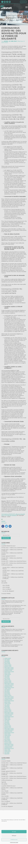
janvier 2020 (7, 743)
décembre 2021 (8, 712)
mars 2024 (7, 694)
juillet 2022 (7, 703)
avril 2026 (7, 662)
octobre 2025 (8, 670)
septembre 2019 (9, 748)
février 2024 (7, 695)
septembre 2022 (9, 700)
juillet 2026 (7, 658)
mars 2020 (7, 740)
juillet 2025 (7, 674)
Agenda (3, 581)
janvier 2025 (7, 682)
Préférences (14, 839)
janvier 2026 (7, 666)
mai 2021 (6, 722)
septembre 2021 (9, 716)
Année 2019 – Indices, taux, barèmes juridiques (13, 577)
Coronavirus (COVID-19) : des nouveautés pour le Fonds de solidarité (13, 514)
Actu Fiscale (6, 585)
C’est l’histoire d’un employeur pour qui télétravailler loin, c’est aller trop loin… (12, 609)
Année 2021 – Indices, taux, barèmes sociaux (14, 563)
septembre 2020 (9, 732)
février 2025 (7, 681)
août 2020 (7, 733)
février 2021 (7, 726)
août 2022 (7, 702)
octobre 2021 (8, 715)
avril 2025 (7, 678)
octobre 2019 (8, 747)
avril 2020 (7, 739)
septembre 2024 (9, 687)
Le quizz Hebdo (5, 593)
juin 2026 (7, 659)
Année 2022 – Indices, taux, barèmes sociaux (11, 553)
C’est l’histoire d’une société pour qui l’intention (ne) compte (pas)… (11, 645)
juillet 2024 (7, 688)
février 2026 (7, 665)
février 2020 (7, 741)
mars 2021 (7, 724)
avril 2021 (7, 723)
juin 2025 (7, 675)
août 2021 (7, 718)
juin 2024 (7, 690)
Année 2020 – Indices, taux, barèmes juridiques (13, 574)
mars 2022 (7, 708)
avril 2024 (7, 692)
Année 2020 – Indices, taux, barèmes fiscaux (13, 568)
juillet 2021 (7, 719)
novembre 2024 (9, 684)
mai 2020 (7, 737)
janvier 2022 (7, 711)
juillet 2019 (7, 751)
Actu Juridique (7, 589)
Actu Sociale (6, 587)
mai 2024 (7, 691)
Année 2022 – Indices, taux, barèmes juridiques (11, 550)
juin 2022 (7, 704)
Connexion (23, 1)
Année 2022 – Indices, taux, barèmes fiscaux (14, 547)
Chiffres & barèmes (6, 565)
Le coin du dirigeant (8, 591)
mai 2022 (7, 706)
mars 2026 (7, 663)
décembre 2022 (9, 696)
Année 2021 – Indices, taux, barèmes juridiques (11, 558)
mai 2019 (6, 753)
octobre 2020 (8, 731)
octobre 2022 (8, 699)
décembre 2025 (8, 667)
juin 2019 (6, 752)
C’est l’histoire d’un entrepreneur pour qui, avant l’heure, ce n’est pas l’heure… (13, 606)
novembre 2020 (9, 730)
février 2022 (7, 710)
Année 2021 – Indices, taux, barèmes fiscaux (13, 561)
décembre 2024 (9, 683)
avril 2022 (7, 707)
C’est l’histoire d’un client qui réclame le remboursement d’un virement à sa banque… (12, 602)
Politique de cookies (14, 842)
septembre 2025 (9, 671)
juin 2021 (6, 720)
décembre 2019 (8, 744)
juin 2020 (7, 736)
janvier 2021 (7, 727)
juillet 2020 (7, 735)
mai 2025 (6, 676)
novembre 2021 (8, 714)
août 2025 (7, 673)
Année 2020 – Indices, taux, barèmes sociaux (13, 571)
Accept (14, 831)
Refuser (14, 835)
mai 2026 (6, 661)
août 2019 (7, 749)
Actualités (4, 583)
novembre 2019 (8, 745)
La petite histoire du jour (8, 546)
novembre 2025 (8, 669)
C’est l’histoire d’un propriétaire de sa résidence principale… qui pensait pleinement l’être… (11, 613)
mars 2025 (7, 679)
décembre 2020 (9, 728)
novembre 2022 (9, 698)
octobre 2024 (8, 686)
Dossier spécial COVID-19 (8, 556)
